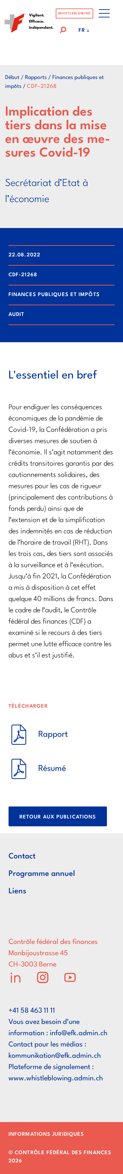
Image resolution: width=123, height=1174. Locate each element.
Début (12, 77)
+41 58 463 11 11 (32, 1011)
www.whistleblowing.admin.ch (56, 1078)
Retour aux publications (57, 817)
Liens (17, 891)
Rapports (36, 77)
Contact (22, 856)
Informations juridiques (46, 1134)
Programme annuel (42, 874)
